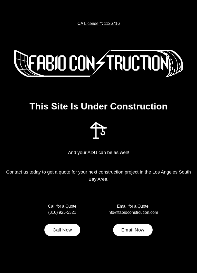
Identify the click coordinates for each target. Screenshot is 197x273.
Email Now (132, 229)
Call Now (62, 229)
